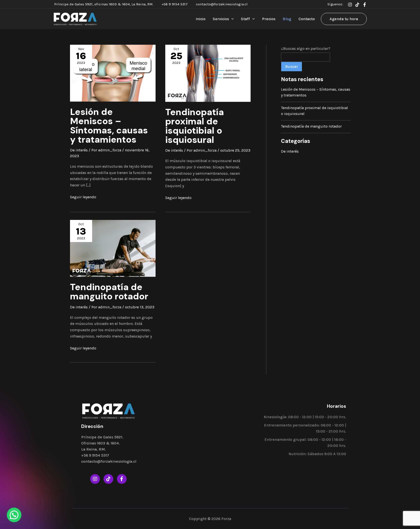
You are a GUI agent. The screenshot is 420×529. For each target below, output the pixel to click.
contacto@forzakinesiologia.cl (222, 4)
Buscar (291, 66)
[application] (231, 19)
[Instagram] (350, 4)
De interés (79, 150)
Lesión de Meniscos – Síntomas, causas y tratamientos (109, 126)
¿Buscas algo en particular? (305, 48)
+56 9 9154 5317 (175, 4)
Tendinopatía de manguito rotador (109, 291)
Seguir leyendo (83, 196)
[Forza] (75, 18)
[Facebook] (364, 4)
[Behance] (357, 4)
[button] (14, 515)
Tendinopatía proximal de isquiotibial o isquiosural (194, 126)
